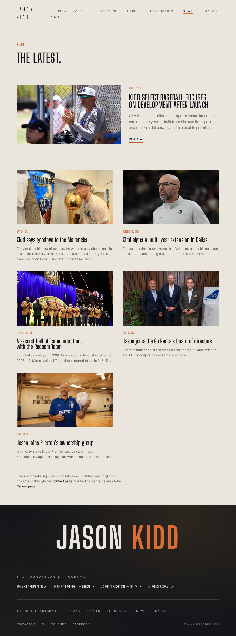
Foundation (162, 10)
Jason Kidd (25, 13)
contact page (62, 481)
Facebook (81, 624)
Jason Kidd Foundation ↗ (32, 586)
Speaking (109, 10)
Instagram (26, 624)
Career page (26, 486)
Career (134, 10)
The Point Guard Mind (36, 610)
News (188, 10)
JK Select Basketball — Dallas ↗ (121, 586)
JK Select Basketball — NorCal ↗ (74, 586)
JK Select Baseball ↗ (161, 586)
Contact (211, 10)
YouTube (58, 624)
